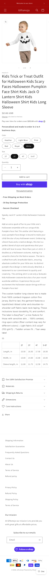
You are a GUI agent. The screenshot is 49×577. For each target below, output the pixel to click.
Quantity (5, 162)
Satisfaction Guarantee (15, 446)
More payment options (24, 191)
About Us (9, 464)
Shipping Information (14, 440)
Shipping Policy (11, 499)
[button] (5, 10)
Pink (36, 140)
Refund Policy (11, 493)
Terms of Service (12, 470)
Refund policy (11, 476)
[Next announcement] (44, 3)
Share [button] (7, 414)
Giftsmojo (20, 570)
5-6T (33, 156)
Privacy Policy (11, 487)
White (28, 146)
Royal (17, 146)
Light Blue (23, 140)
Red (6, 146)
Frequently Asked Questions (17, 452)
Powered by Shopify (31, 570)
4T (23, 156)
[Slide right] (30, 68)
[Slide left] (19, 68)
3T (14, 156)
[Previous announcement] (5, 3)
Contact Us (10, 458)
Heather (8, 140)
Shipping (4, 117)
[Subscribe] (39, 540)
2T (6, 156)
